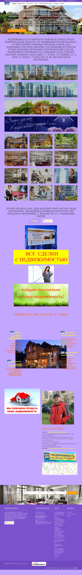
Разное (62, 3)
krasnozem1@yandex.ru (42, 516)
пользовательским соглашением (30, 496)
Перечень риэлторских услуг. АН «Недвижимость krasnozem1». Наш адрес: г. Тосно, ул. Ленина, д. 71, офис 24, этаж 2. (59, 551)
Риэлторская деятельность (45, 3)
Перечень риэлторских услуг (39, 28)
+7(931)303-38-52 (40, 514)
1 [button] (36, 32)
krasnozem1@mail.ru (40, 517)
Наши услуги (30, 3)
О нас (35, 3)
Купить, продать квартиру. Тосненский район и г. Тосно (59, 541)
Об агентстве (56, 555)
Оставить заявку (72, 492)
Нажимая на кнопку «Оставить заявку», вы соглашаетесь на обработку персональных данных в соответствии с (47, 496)
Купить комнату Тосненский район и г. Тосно (58, 545)
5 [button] (43, 32)
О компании (57, 28)
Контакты (56, 3)
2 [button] (38, 32)
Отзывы (34, 221)
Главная (14, 3)
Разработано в (70, 568)
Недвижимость (21, 3)
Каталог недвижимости (17, 28)
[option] (41, 20)
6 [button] (45, 32)
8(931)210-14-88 (40, 512)
